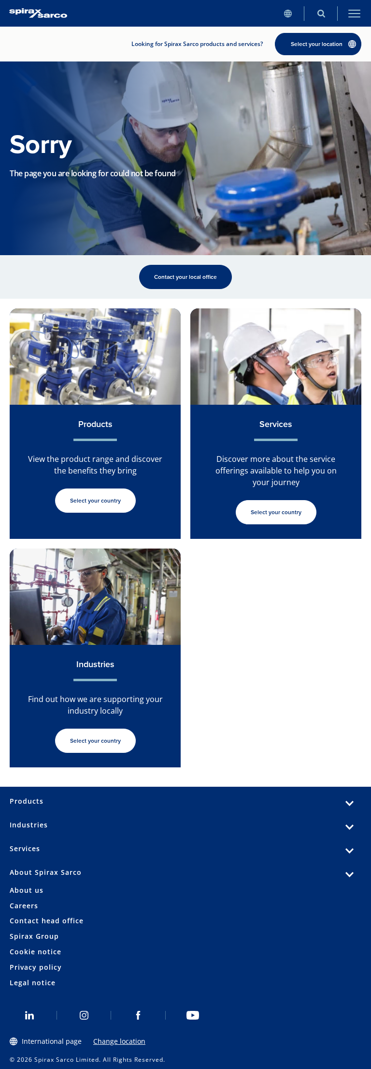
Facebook (138, 1015)
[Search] (321, 13)
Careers (24, 905)
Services (25, 848)
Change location (119, 1041)
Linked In (30, 1015)
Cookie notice (35, 951)
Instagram (84, 1015)
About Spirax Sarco (46, 872)
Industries (29, 824)
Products (26, 801)
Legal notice (33, 982)
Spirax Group (34, 936)
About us (26, 890)
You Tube (193, 1015)
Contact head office (47, 920)
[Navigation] (354, 13)
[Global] (287, 13)
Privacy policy (36, 967)
